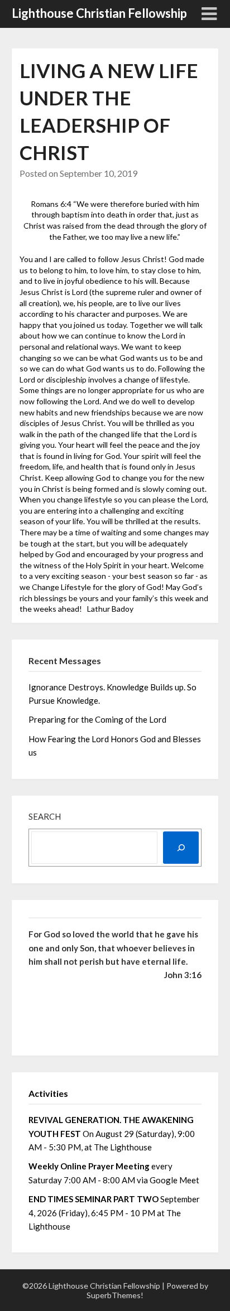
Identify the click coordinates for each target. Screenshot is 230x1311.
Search (44, 816)
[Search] (181, 847)
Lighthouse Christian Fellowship (99, 13)
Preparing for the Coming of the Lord (98, 719)
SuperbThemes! (115, 1295)
